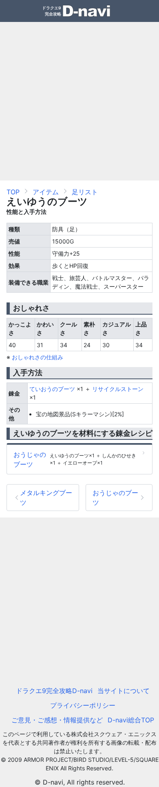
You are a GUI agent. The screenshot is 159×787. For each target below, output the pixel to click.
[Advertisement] (79, 101)
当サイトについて (123, 691)
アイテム (46, 192)
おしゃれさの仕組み (37, 357)
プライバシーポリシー (82, 705)
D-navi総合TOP (131, 720)
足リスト (85, 192)
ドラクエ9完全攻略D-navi (54, 691)
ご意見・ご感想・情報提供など (57, 720)
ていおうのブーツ (52, 388)
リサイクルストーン (118, 388)
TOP (13, 192)
